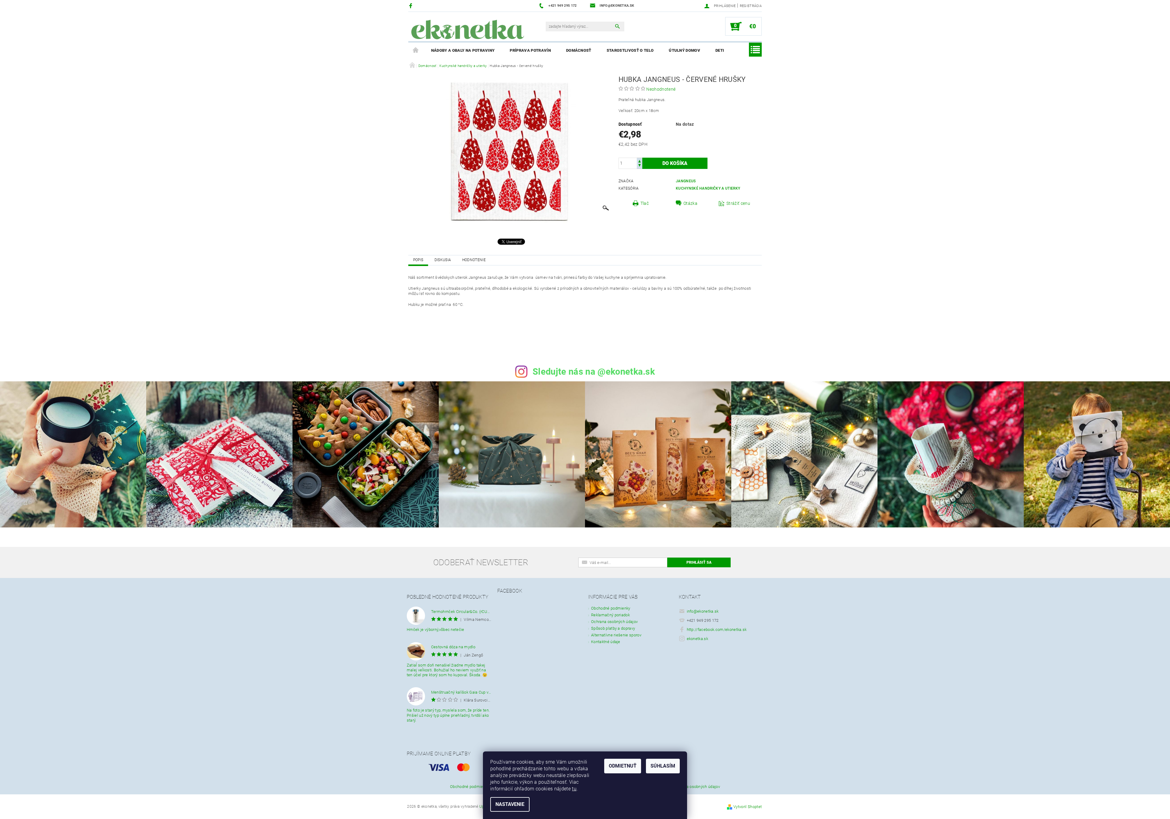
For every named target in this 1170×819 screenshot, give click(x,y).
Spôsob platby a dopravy (613, 628)
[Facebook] (411, 5)
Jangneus (686, 181)
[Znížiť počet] (639, 166)
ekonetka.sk (697, 638)
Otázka (690, 203)
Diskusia (442, 260)
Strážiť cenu (738, 203)
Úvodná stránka (416, 50)
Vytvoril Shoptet (747, 806)
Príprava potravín (530, 50)
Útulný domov (684, 50)
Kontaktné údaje (605, 641)
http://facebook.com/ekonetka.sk (717, 629)
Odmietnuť (622, 766)
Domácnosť (578, 50)
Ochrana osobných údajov (614, 621)
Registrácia (751, 6)
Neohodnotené (660, 89)
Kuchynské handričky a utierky (708, 188)
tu (574, 789)
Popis (418, 260)
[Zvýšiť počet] (639, 160)
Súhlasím (663, 766)
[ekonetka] (467, 29)
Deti (719, 50)
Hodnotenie (474, 260)
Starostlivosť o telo (630, 50)
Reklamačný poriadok (610, 615)
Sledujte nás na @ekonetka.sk (594, 371)
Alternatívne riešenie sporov (616, 635)
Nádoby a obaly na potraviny (463, 50)
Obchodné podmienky (610, 608)
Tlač (644, 203)
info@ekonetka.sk (703, 611)
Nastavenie (509, 804)
